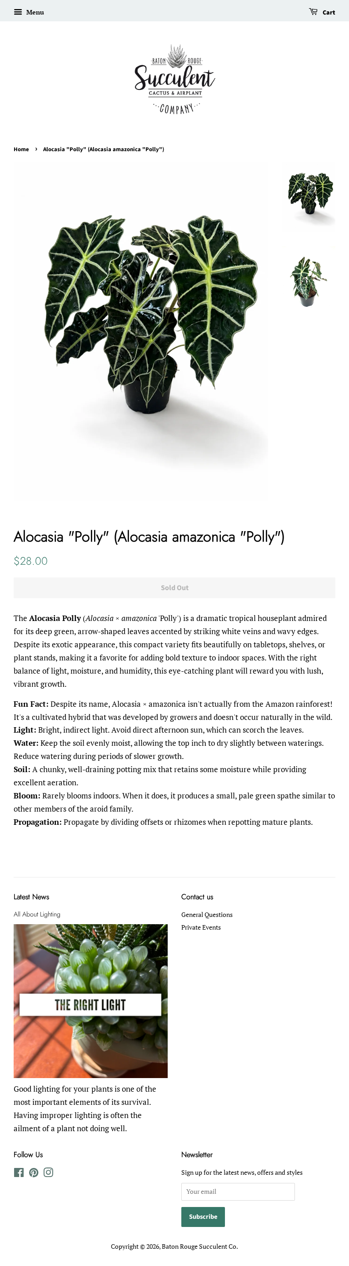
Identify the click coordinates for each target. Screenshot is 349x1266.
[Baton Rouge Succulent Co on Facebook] (19, 1174)
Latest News (31, 897)
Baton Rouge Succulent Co (199, 1246)
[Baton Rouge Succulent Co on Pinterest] (34, 1174)
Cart (328, 12)
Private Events (201, 927)
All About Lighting (37, 914)
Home (21, 149)
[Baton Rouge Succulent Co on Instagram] (48, 1174)
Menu (34, 12)
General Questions (207, 914)
